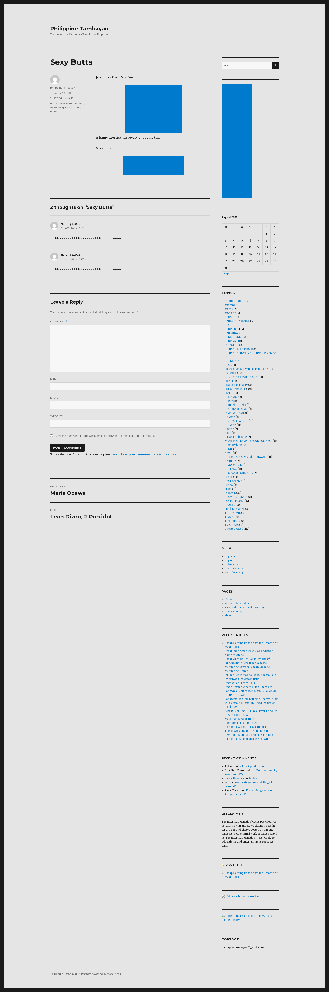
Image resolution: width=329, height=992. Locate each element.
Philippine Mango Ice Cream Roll (245, 727)
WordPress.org (234, 572)
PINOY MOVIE (233, 464)
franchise (231, 373)
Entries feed (232, 564)
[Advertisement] (153, 109)
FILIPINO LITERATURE (239, 349)
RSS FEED (233, 865)
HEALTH (230, 381)
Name (54, 378)
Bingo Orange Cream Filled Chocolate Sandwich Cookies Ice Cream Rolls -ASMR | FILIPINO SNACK (251, 691)
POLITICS (231, 468)
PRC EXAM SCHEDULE (239, 472)
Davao (232, 401)
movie (228, 449)
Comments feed (235, 568)
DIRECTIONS (233, 345)
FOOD (228, 365)
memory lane (233, 445)
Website (56, 416)
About (228, 599)
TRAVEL (230, 516)
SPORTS (230, 504)
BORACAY (234, 397)
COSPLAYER (232, 341)
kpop (228, 433)
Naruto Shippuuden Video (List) (244, 607)
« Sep (225, 273)
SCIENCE (230, 492)
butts (69, 103)
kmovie (229, 429)
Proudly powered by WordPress (101, 974)
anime (229, 309)
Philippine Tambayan (79, 28)
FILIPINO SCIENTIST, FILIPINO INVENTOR (251, 353)
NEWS (228, 453)
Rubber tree (255, 778)
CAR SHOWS (232, 333)
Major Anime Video (237, 603)
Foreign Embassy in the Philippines (247, 369)
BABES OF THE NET (237, 321)
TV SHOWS (232, 524)
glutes (66, 107)
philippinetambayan (62, 87)
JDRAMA (230, 417)
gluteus (75, 107)
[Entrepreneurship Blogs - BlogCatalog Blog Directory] (250, 918)
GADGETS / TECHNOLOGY (241, 377)
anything (230, 313)
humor (54, 111)
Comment (59, 321)
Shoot (228, 615)
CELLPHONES (233, 337)
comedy (78, 103)
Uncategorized (234, 528)
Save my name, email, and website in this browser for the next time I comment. (105, 436)
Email (54, 397)
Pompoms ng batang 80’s (241, 723)
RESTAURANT (233, 480)
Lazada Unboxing (236, 437)
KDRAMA (230, 425)
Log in (229, 560)
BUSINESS (231, 329)
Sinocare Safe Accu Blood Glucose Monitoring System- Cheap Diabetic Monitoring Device (247, 667)
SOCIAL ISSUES (234, 500)
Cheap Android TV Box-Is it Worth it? (247, 659)
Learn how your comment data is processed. (145, 454)
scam (228, 488)
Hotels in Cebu (237, 405)
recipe (229, 476)
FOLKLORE (232, 361)
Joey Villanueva (234, 778)
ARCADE (230, 317)
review (229, 484)
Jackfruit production (251, 766)
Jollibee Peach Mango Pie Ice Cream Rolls (250, 675)
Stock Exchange (235, 508)
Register (230, 556)
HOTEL (229, 393)
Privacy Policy (233, 611)
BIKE (228, 325)
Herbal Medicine (235, 389)
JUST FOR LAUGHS (61, 98)
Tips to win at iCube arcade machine (247, 731)
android (230, 305)
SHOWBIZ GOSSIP (236, 496)
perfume (230, 461)
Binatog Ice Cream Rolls (240, 683)
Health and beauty (236, 385)
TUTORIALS (232, 520)
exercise (55, 107)
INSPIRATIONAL (235, 413)
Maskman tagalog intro (239, 719)
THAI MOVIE (233, 512)
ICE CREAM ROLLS (236, 409)
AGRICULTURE (234, 301)
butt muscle (57, 103)
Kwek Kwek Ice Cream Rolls (242, 679)
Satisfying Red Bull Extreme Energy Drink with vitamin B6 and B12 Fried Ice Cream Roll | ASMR (251, 703)
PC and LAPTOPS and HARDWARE (246, 457)
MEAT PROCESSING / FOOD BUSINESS (248, 441)
